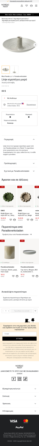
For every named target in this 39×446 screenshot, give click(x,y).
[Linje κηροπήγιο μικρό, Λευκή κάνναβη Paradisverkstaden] (19, 44)
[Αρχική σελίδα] (5, 5)
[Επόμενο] (35, 45)
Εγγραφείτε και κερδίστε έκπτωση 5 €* (21, 1)
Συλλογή (5, 396)
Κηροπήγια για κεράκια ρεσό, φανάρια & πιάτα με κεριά (18, 20)
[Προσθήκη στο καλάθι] (14, 219)
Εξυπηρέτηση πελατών (11, 389)
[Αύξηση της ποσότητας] (8, 311)
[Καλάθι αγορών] (31, 5)
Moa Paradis (6, 76)
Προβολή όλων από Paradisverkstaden (15, 234)
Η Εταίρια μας (7, 411)
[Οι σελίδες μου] (21, 5)
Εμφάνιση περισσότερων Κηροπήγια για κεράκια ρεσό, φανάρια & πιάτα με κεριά (17, 299)
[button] (5, 86)
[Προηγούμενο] (4, 45)
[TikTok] (25, 378)
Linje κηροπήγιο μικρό (8, 22)
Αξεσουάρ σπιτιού (7, 18)
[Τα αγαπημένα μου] (26, 5)
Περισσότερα (31, 104)
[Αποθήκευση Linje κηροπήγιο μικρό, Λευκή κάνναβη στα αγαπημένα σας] (35, 311)
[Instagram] (19, 378)
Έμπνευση (6, 404)
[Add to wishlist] (10, 219)
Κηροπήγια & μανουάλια (21, 18)
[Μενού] (36, 5)
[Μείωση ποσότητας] (3, 311)
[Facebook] (14, 378)
